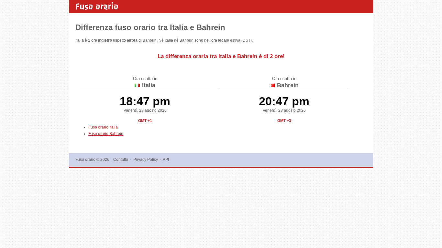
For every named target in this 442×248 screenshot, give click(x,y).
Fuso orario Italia (103, 127)
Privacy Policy (145, 159)
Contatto (120, 159)
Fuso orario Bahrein (105, 133)
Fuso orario (96, 6)
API (166, 159)
